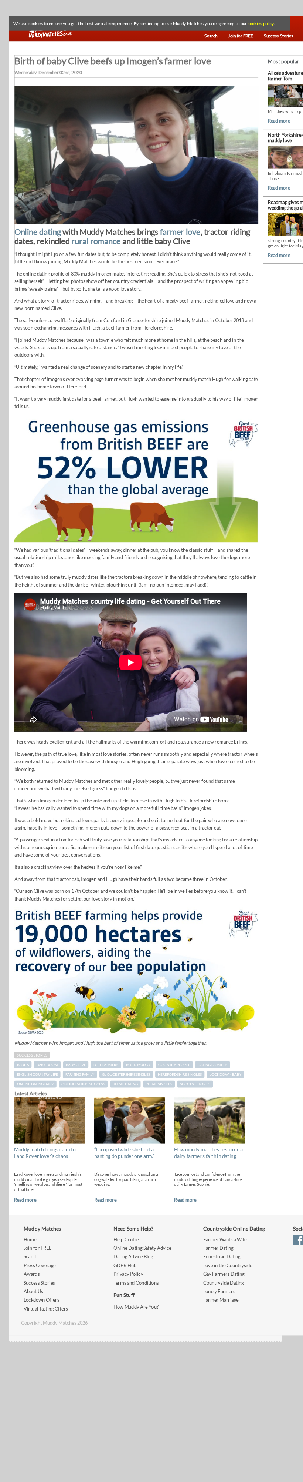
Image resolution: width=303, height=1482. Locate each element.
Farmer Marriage (220, 1299)
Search (31, 1256)
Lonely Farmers (219, 1291)
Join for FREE (38, 1248)
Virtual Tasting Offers (46, 1308)
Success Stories (32, 1055)
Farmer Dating (218, 1248)
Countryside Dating (223, 1282)
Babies (23, 1064)
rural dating (125, 1084)
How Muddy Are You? (136, 1307)
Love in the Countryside (227, 1265)
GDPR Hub (124, 1265)
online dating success (83, 1084)
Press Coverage (39, 1265)
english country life (37, 1074)
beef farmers (105, 1064)
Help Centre (126, 1239)
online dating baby (35, 1084)
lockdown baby (225, 1074)
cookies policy (260, 23)
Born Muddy (138, 1064)
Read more (25, 1199)
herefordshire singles (180, 1074)
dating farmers (212, 1064)
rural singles (159, 1084)
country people (174, 1064)
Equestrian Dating (222, 1256)
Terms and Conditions (136, 1282)
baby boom (47, 1064)
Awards (32, 1273)
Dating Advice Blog (133, 1256)
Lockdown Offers (41, 1299)
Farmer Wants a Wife (225, 1239)
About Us (33, 1291)
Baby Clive (76, 1064)
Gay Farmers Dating (224, 1273)
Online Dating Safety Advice (142, 1248)
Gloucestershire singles (126, 1074)
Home (30, 1239)
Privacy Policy (128, 1273)
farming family (79, 1074)
